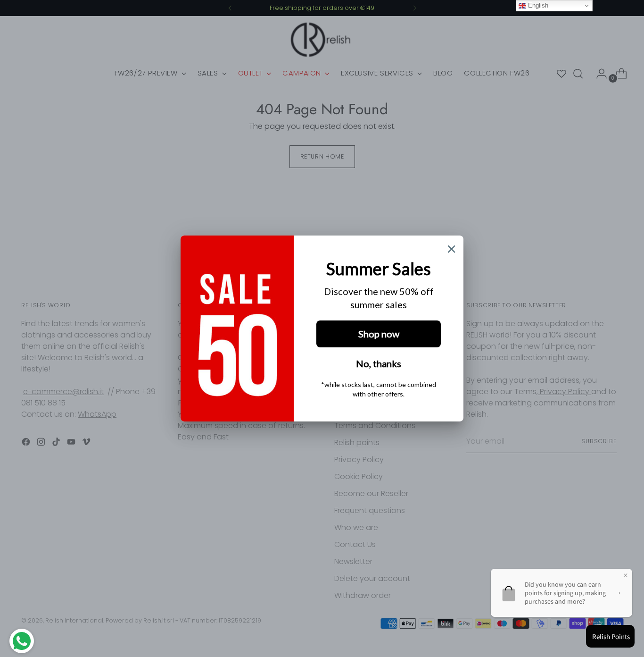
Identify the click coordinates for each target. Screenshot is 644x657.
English (537, 5)
